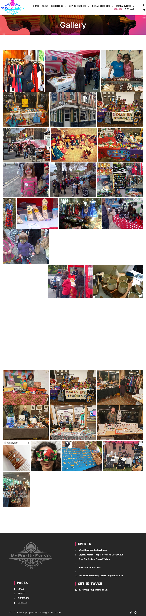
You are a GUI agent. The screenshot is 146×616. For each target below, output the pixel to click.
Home (36, 6)
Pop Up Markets (77, 6)
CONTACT (129, 9)
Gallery (118, 9)
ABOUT (45, 6)
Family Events (123, 6)
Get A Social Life (101, 6)
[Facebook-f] (143, 5)
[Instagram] (143, 10)
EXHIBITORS (57, 6)
